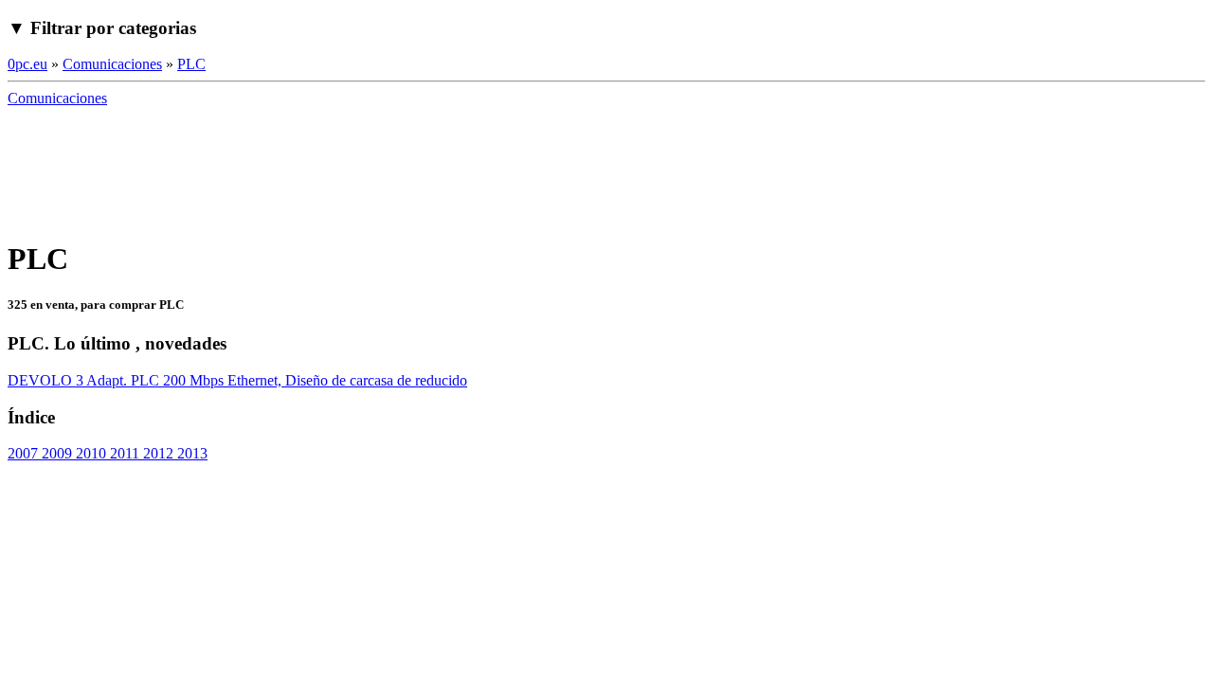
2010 (89, 453)
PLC (191, 64)
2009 (55, 453)
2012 (156, 453)
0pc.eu (27, 64)
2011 (122, 453)
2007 (23, 453)
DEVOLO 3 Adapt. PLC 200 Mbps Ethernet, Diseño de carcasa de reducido (237, 380)
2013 (190, 453)
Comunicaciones (112, 64)
